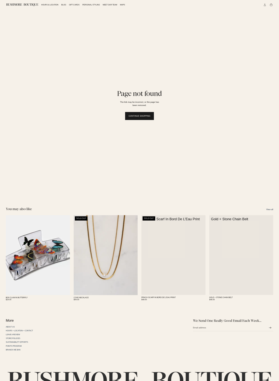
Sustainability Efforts (17, 342)
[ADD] (65, 290)
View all (269, 209)
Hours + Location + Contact (19, 331)
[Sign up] (270, 328)
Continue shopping (139, 116)
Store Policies (13, 338)
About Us (10, 327)
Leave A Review (13, 334)
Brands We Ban (13, 350)
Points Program (14, 346)
